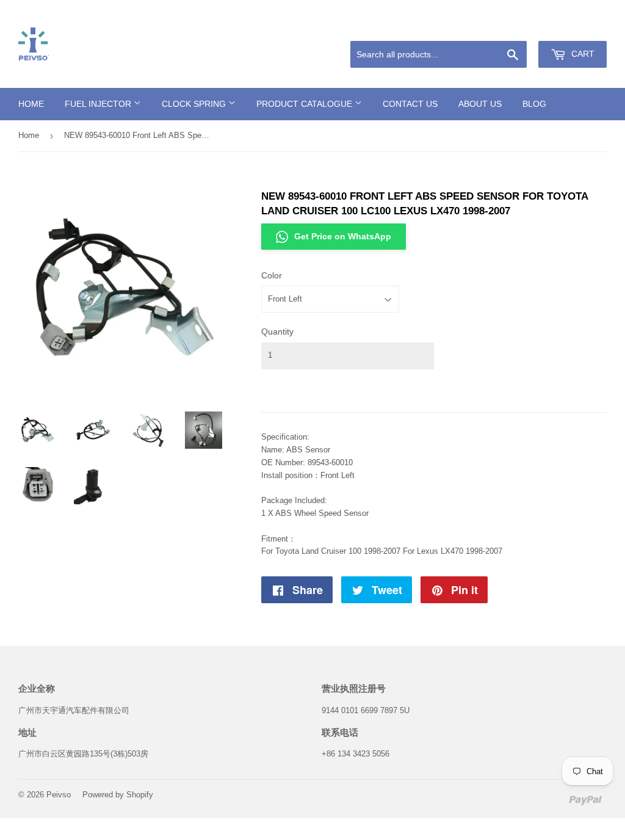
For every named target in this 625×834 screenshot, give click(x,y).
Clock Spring (195, 104)
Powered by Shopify (117, 794)
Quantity (277, 331)
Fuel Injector (99, 104)
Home (31, 104)
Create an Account (577, 26)
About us (480, 104)
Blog (534, 104)
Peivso (58, 794)
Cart (581, 54)
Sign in (519, 26)
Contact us (410, 104)
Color (271, 275)
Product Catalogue (305, 104)
